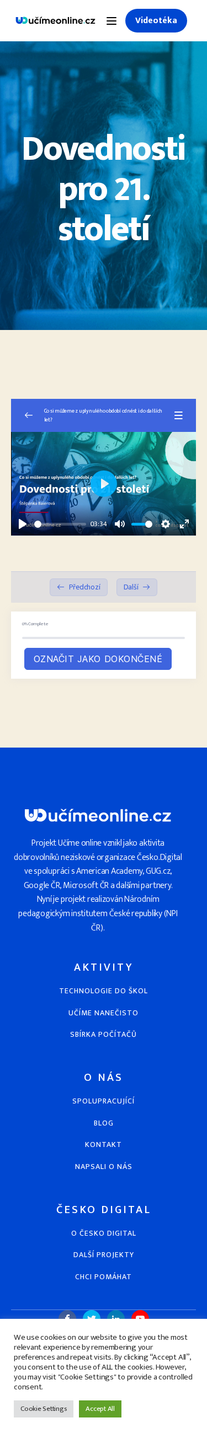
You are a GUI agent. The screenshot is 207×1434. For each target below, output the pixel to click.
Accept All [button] (100, 1409)
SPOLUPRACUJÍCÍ (103, 1101)
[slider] (60, 524)
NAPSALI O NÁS (103, 1166)
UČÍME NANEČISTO (103, 1013)
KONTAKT (103, 1144)
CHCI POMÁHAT (103, 1277)
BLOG (104, 1123)
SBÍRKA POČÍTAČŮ (103, 1034)
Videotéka (156, 20)
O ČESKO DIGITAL (103, 1233)
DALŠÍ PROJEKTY (103, 1255)
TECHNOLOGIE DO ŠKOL (103, 991)
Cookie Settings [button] (43, 1409)
